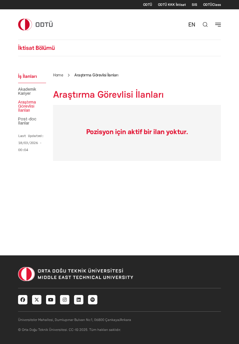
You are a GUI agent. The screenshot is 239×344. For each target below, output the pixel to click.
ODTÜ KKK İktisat (172, 4)
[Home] (35, 24)
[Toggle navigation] (218, 24)
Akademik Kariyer (27, 91)
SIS (194, 4)
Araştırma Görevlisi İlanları (27, 106)
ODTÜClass (212, 4)
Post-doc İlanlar (27, 121)
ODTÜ (147, 4)
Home (58, 75)
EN (191, 24)
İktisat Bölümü (36, 47)
